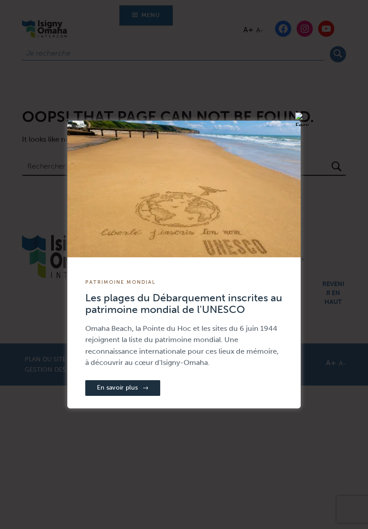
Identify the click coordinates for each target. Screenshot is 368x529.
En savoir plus (123, 387)
